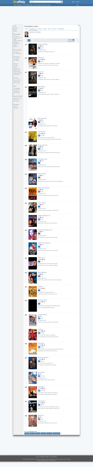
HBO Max (16, 42)
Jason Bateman (41, 379)
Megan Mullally (46, 307)
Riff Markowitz (52, 406)
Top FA (14, 5)
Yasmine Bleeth (41, 237)
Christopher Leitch (31, 26)
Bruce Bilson (46, 335)
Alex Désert (55, 336)
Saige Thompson (54, 65)
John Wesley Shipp (42, 336)
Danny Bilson (52, 335)
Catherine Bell (55, 210)
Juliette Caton (41, 322)
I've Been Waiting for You (44, 215)
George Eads (48, 237)
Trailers (34, 5)
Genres (49, 28)
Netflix (15, 39)
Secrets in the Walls (43, 44)
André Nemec (41, 63)
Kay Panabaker (46, 51)
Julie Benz (48, 195)
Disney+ (15, 45)
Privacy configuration (53, 456)
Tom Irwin (40, 307)
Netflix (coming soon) (18, 40)
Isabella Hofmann (58, 279)
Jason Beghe (48, 210)
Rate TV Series (17, 82)
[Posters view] (31, 40)
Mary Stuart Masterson (58, 181)
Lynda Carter (46, 294)
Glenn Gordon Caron (42, 392)
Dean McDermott (47, 79)
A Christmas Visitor (42, 159)
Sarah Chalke (41, 223)
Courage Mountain (42, 314)
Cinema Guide (16, 74)
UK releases (16, 51)
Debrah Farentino (48, 181)
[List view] (29, 40)
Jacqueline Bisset (48, 152)
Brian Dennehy (41, 181)
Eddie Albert (46, 422)
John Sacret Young (55, 349)
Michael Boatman (53, 350)
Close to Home (41, 131)
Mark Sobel (54, 263)
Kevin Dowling (51, 137)
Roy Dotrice (53, 364)
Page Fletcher (41, 408)
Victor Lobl (50, 363)
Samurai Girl (41, 57)
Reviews (38, 5)
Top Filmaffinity (17, 88)
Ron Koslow (40, 363)
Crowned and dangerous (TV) (45, 229)
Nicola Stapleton (54, 322)
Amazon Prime (17, 43)
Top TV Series (17, 81)
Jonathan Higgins (55, 79)
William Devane (41, 166)
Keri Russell (40, 265)
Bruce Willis (40, 394)
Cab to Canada (41, 202)
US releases (16, 36)
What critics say (17, 70)
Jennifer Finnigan (41, 139)
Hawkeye (40, 286)
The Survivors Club (42, 145)
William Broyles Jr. (42, 349)
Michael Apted (41, 305)
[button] (78, 26)
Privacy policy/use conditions (44, 456)
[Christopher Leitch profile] (26, 34)
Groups (44, 28)
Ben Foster (54, 223)
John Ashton (55, 250)
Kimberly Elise (49, 139)
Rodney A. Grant (53, 294)
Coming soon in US (18, 37)
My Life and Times (42, 300)
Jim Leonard (40, 137)
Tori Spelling (40, 79)
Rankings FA (19, 5)
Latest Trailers (17, 68)
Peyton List (52, 51)
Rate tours (16, 28)
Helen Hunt (52, 307)
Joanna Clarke (47, 322)
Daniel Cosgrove (54, 195)
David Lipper (47, 94)
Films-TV (54, 28)
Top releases (16, 91)
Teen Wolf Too (41, 372)
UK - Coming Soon (17, 53)
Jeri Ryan (40, 51)
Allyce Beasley (54, 394)
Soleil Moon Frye (48, 223)
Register (78, 1)
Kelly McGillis (41, 94)
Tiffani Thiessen (41, 279)
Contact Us (16, 108)
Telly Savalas (41, 422)
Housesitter (41, 72)
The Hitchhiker (41, 401)
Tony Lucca (46, 265)
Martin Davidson (48, 305)
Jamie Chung (41, 65)
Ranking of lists (17, 92)
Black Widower (41, 86)
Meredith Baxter (48, 166)
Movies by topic (17, 71)
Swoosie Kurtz (41, 250)
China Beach (41, 343)
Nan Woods (46, 350)
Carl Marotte (54, 125)
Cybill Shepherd (47, 394)
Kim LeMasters (41, 292)
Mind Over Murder (42, 118)
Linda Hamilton (47, 364)
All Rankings (16, 58)
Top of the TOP (17, 89)
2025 (42, 5)
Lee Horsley (40, 294)
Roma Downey (41, 152)
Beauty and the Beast (43, 357)
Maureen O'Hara (41, 210)
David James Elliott (57, 139)
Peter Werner (55, 392)
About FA (16, 106)
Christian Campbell (53, 265)
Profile (26, 28)
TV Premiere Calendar (27, 5)
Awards (48, 5)
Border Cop (41, 415)
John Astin (52, 379)
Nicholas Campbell (49, 408)
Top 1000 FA (16, 60)
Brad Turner (51, 292)
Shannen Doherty (41, 195)
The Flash (40, 329)
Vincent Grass (56, 408)
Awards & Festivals (18, 98)
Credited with (61, 28)
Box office (16, 65)
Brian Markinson (56, 152)
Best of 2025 (16, 101)
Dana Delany (41, 350)
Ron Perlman (41, 364)
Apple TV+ (16, 46)
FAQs (37, 456)
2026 (45, 5)
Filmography (33, 28)
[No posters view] (26, 40)
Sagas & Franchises (18, 73)
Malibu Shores (41, 257)
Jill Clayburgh (54, 237)
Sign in (15, 29)
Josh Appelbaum (52, 63)
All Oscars (16, 99)
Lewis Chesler (41, 406)
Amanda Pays (50, 336)
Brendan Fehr (47, 65)
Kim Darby (47, 379)
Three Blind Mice (42, 173)
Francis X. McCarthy (54, 94)
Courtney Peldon (48, 250)
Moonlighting (41, 386)
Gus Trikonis (40, 335)
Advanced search (59, 3)
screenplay (38, 32)
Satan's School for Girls (43, 187)
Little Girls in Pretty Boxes (44, 243)
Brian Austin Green (49, 279)
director (32, 32)
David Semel (49, 263)
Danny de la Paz (53, 422)
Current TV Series (17, 80)
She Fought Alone (42, 272)
